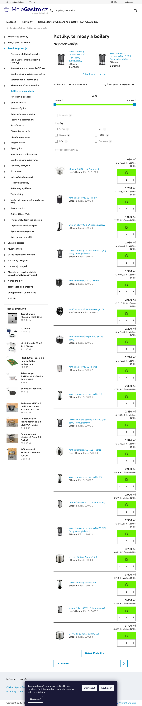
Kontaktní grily (18, 108)
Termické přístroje (17, 48)
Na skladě (65, 115)
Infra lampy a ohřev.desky (24, 154)
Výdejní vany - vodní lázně (22, 292)
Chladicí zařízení (16, 242)
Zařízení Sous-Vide (20, 214)
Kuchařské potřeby (18, 36)
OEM (63, 141)
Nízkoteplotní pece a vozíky (25, 85)
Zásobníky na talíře (20, 131)
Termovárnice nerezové (20, 286)
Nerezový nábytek (17, 266)
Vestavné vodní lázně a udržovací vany (27, 201)
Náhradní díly (15, 280)
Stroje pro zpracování (19, 42)
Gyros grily (16, 148)
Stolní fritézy (17, 125)
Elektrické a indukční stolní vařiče (28, 74)
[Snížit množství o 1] (119, 179)
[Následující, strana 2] (124, 663)
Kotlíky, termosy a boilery (23, 91)
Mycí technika (15, 248)
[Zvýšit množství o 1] (133, 179)
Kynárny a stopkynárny (22, 231)
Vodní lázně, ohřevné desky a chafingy (25, 61)
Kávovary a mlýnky (20, 165)
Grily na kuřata (18, 102)
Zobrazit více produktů (94, 74)
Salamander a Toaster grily (24, 79)
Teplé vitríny (17, 194)
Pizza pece (16, 171)
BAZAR (12, 298)
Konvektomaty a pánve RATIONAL (28, 68)
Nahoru (65, 663)
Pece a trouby (18, 208)
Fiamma (64, 135)
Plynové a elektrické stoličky (25, 54)
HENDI (103, 135)
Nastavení (35, 699)
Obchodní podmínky (15, 2)
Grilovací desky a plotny (23, 114)
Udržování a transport (22, 177)
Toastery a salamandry (22, 119)
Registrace (128, 2)
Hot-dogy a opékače (21, 96)
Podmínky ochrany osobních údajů (23, 691)
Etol (102, 129)
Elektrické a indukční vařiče (25, 160)
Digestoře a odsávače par (24, 225)
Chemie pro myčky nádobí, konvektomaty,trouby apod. (22, 274)
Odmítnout (89, 687)
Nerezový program (18, 260)
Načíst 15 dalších (94, 653)
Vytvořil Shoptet (127, 702)
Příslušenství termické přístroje (26, 219)
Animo (63, 129)
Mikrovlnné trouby (20, 182)
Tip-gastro (105, 141)
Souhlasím (106, 687)
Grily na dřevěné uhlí (21, 237)
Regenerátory (18, 142)
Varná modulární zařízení (21, 254)
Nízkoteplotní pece (20, 137)
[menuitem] (11, 22)
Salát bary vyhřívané (21, 188)
